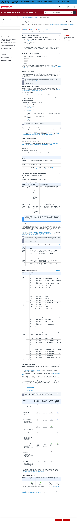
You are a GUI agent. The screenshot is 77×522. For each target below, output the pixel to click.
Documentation (70, 24)
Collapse (9, 19)
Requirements (4, 28)
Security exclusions (34, 133)
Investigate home (4, 22)
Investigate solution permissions (30, 368)
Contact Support (50, 6)
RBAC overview (27, 386)
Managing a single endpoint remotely (8, 45)
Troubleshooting (4, 54)
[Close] (75, 520)
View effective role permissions (30, 388)
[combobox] (61, 12)
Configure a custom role (28, 390)
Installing (3, 30)
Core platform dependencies (68, 31)
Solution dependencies (67, 35)
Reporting (29, 119)
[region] (38, 520)
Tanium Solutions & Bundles (29, 40)
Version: (23, 24)
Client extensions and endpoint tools (69, 38)
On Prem (51, 24)
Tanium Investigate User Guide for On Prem (32, 17)
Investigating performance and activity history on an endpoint (8, 40)
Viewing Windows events (6, 48)
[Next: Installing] (68, 22)
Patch (28, 116)
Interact (29, 110)
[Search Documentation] (74, 12)
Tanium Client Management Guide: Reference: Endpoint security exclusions (36, 232)
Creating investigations (5, 36)
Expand (4, 19)
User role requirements (68, 46)
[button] (75, 2)
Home (23, 17)
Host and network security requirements (68, 44)
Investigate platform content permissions (32, 370)
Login (73, 6)
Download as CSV (58, 244)
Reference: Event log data (6, 60)
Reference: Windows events (6, 57)
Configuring (3, 33)
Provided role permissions (29, 387)
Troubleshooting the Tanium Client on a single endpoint (8, 51)
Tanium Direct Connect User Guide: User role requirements (33, 471)
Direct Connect (30, 107)
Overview (3, 25)
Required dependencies (40, 80)
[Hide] (18, 17)
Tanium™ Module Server (68, 40)
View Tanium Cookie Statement (21, 520)
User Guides (58, 6)
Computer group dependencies (69, 33)
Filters (46, 12)
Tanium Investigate (63, 24)
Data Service (29, 104)
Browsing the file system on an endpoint (8, 42)
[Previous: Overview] (66, 22)
